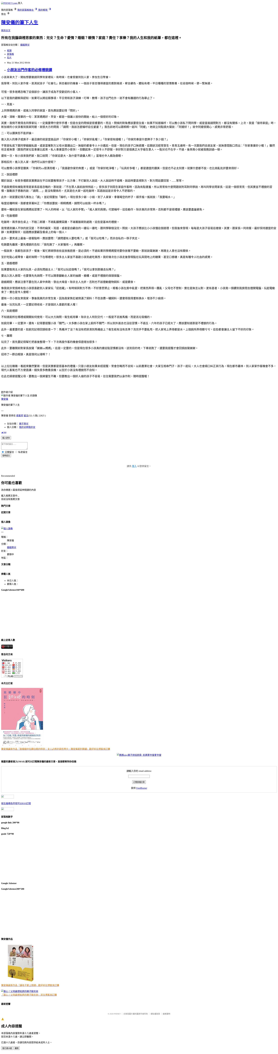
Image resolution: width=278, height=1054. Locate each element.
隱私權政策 (155, 1014)
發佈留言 (6, 455)
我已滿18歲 (7, 1048)
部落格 (10, 54)
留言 (26, 415)
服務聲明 (166, 1014)
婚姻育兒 (25, 45)
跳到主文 (5, 30)
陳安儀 (4, 399)
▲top (3, 432)
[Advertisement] (88, 614)
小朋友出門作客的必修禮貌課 (29, 70)
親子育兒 (23, 423)
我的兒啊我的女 (27, 427)
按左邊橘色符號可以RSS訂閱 (16, 803)
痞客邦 (19, 415)
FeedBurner (141, 788)
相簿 (9, 50)
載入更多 (6, 438)
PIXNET (117, 1014)
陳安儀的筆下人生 (19, 22)
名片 (9, 57)
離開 (17, 1048)
